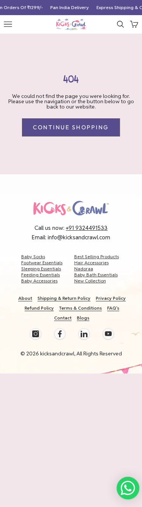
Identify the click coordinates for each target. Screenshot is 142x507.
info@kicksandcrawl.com (79, 237)
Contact (63, 318)
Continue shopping (71, 127)
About (25, 298)
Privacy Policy (111, 298)
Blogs (83, 318)
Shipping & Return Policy (64, 298)
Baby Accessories (39, 281)
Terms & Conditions (80, 308)
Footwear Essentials (41, 262)
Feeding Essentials (40, 275)
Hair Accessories (91, 262)
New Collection (90, 281)
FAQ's (113, 308)
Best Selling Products (96, 256)
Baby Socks (33, 256)
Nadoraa (83, 268)
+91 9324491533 (87, 227)
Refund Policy (39, 308)
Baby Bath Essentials (96, 275)
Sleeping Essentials (41, 268)
